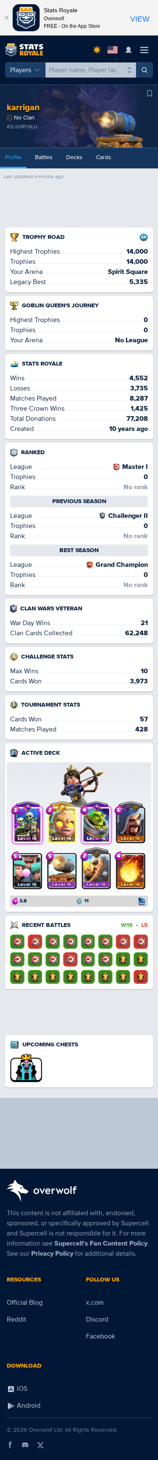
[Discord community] (25, 1444)
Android (27, 1405)
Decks (74, 157)
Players (20, 70)
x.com (95, 1302)
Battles (44, 157)
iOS (21, 1388)
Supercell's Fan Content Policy (100, 1243)
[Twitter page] (40, 1444)
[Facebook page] (10, 1444)
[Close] (6, 17)
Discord (97, 1319)
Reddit (16, 1319)
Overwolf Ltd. (46, 1429)
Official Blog (25, 1302)
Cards (103, 157)
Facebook (100, 1336)
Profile (13, 157)
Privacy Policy (52, 1253)
